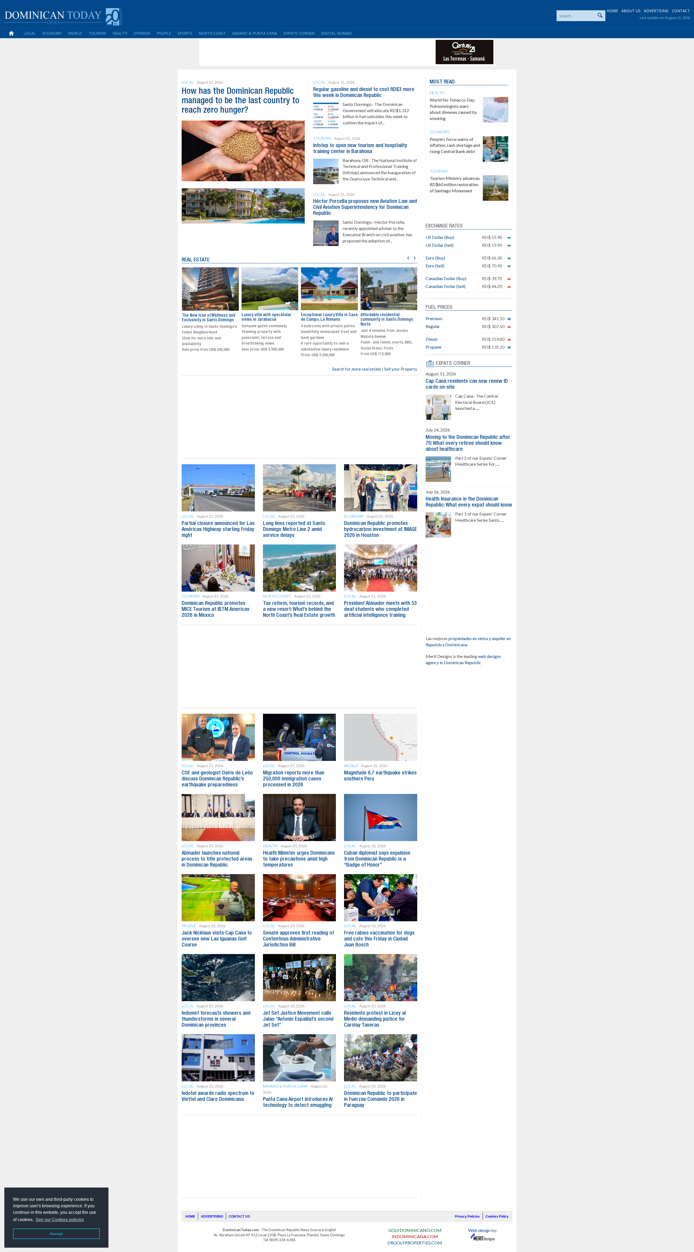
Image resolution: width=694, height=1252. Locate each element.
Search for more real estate (356, 368)
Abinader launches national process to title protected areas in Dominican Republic (217, 859)
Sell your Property (400, 368)
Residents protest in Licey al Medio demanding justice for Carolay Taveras (375, 1019)
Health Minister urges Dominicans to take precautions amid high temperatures (299, 859)
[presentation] (408, 257)
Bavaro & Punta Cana (254, 33)
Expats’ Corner (299, 33)
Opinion (142, 33)
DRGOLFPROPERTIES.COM (414, 1242)
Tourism (97, 33)
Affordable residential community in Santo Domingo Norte (387, 319)
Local (30, 33)
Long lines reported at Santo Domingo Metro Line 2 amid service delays (294, 529)
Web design (479, 1230)
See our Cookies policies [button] (60, 1219)
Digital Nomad (336, 33)
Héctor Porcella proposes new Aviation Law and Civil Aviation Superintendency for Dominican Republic (365, 207)
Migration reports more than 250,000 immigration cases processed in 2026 (293, 779)
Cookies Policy (497, 1216)
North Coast (212, 33)
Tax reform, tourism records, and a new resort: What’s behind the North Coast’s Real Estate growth (299, 609)
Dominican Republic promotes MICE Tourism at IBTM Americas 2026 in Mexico (215, 609)
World (75, 33)
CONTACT (681, 10)
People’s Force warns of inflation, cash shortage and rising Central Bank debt (455, 145)
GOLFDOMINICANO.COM (415, 1230)
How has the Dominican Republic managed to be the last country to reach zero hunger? (240, 100)
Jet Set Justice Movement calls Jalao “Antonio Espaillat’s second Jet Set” (298, 1019)
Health (120, 33)
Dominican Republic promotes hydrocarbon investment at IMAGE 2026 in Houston (380, 529)
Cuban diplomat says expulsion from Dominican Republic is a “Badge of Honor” (377, 859)
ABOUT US (631, 10)
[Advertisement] (299, 52)
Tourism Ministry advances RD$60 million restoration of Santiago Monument (455, 184)
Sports (185, 33)
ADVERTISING (656, 10)
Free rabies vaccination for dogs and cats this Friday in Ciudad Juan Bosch (379, 939)
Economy (52, 33)
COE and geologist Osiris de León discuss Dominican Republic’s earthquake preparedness (217, 779)
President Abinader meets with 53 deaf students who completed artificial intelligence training (380, 609)
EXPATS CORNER (453, 363)
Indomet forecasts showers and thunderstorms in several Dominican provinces (216, 1019)
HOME (612, 10)
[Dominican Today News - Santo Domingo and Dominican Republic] (63, 16)
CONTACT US (239, 1216)
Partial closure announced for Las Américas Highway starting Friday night (218, 529)
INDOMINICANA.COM (415, 1236)
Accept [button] (56, 1233)
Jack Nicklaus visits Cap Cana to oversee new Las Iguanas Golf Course (217, 939)
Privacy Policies (467, 1216)
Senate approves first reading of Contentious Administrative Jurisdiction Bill (298, 939)
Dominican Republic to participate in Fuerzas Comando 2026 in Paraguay (380, 1099)
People (164, 33)
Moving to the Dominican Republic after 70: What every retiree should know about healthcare (468, 443)
